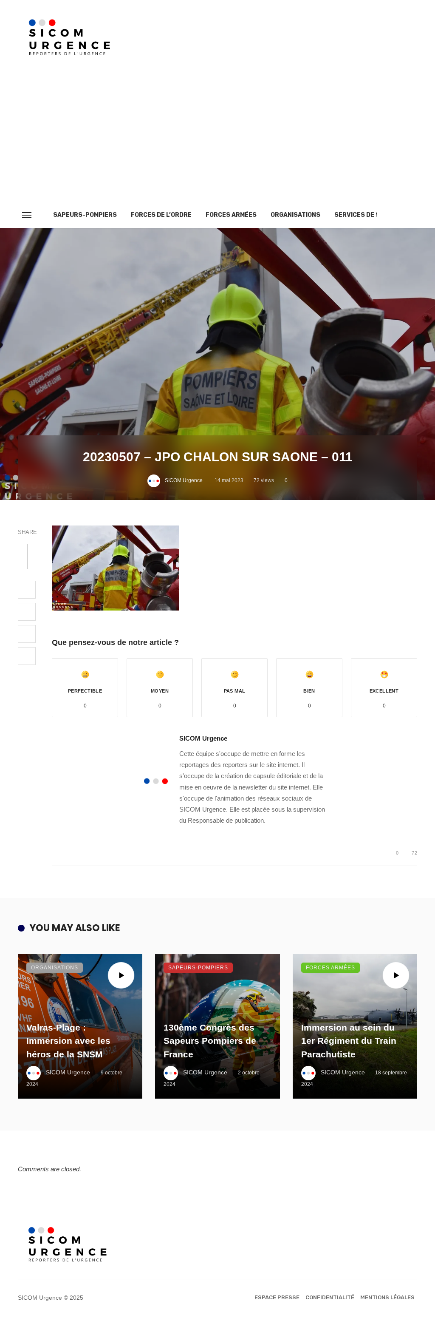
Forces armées (231, 215)
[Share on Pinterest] (27, 634)
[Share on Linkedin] (27, 656)
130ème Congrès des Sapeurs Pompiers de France (210, 1041)
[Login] (395, 215)
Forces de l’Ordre (161, 215)
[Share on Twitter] (27, 612)
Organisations (295, 215)
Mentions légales (387, 1297)
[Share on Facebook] (27, 590)
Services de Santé (365, 215)
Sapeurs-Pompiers (85, 215)
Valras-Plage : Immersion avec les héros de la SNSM (68, 1041)
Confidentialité (329, 1297)
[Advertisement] (217, 138)
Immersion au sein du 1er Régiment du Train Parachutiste (348, 1041)
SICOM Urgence (184, 480)
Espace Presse (276, 1297)
